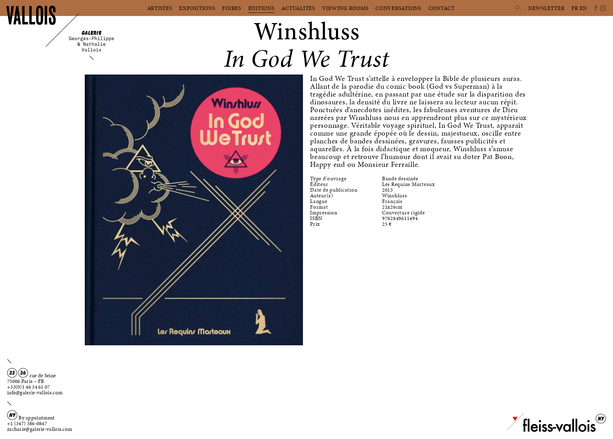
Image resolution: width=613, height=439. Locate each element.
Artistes (159, 8)
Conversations (398, 8)
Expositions (197, 8)
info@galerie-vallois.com (34, 392)
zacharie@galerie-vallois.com (39, 429)
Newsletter (546, 8)
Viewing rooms (345, 8)
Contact (442, 8)
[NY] (551, 430)
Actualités (298, 8)
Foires (231, 8)
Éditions (261, 8)
